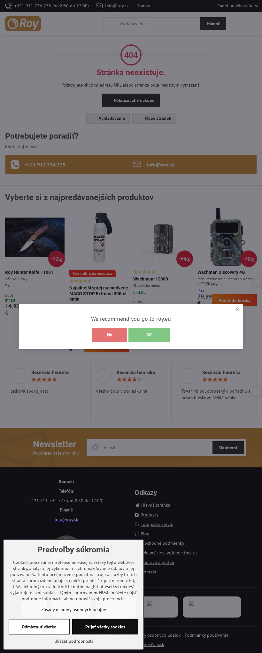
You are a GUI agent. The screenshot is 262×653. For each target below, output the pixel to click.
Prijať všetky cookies (105, 627)
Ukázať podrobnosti (73, 641)
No (109, 335)
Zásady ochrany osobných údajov (73, 609)
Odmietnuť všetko (39, 627)
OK (149, 335)
